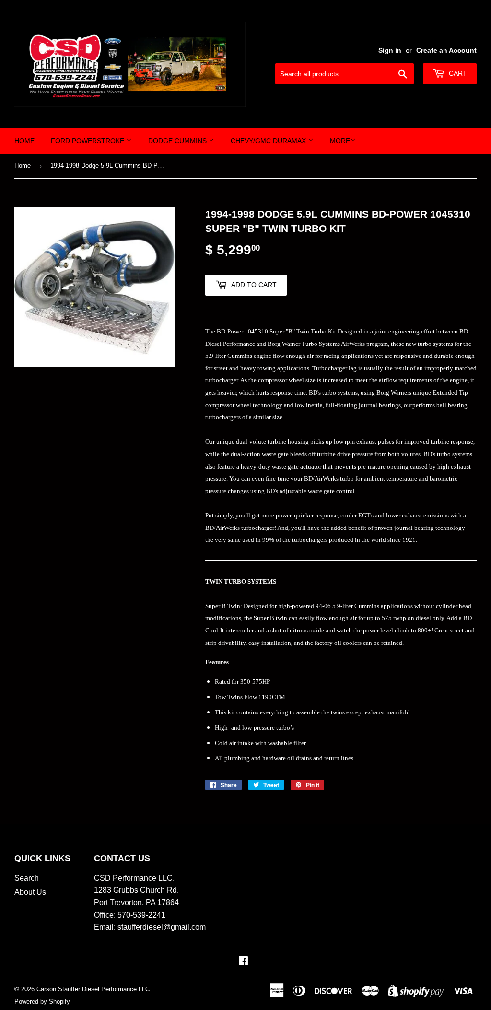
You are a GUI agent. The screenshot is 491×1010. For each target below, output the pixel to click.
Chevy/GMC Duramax (269, 141)
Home (24, 141)
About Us (30, 892)
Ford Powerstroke (88, 141)
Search (26, 878)
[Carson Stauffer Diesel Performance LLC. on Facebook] (243, 962)
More (340, 141)
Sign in (389, 50)
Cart (457, 73)
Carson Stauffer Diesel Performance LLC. (94, 989)
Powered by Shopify (42, 1001)
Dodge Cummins (178, 141)
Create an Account (446, 50)
